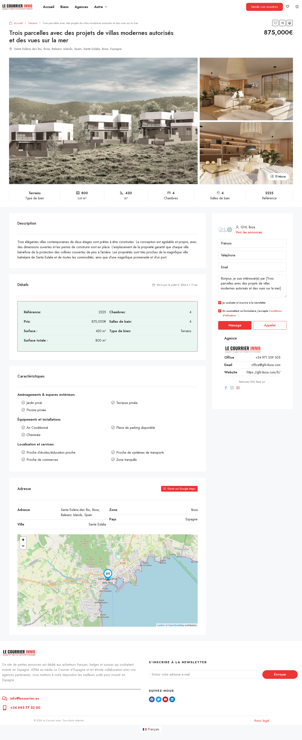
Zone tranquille (126, 459)
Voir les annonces (249, 232)
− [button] (23, 545)
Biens (64, 7)
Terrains (32, 23)
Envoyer (280, 674)
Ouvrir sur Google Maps (181, 489)
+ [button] (23, 539)
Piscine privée (36, 410)
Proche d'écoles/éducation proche (51, 452)
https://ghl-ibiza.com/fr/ (263, 372)
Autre (98, 7)
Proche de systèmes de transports (140, 452)
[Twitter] (158, 699)
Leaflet (160, 625)
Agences (81, 7)
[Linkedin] (172, 699)
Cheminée (33, 435)
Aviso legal (261, 720)
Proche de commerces (42, 459)
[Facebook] (152, 699)
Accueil (48, 7)
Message (234, 325)
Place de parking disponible (135, 427)
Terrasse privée (127, 402)
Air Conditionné (37, 427)
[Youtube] (165, 699)
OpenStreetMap (176, 625)
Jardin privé (34, 402)
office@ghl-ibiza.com (265, 365)
